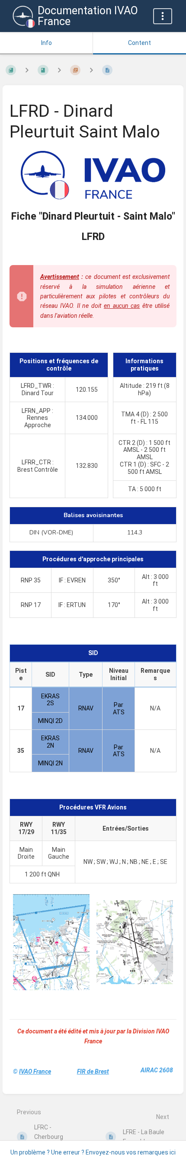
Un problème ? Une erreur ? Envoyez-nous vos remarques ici (93, 1152)
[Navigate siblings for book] (27, 70)
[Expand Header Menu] (162, 16)
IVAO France (35, 1071)
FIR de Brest (93, 1071)
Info (46, 42)
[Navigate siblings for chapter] (59, 70)
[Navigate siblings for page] (91, 70)
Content (139, 42)
